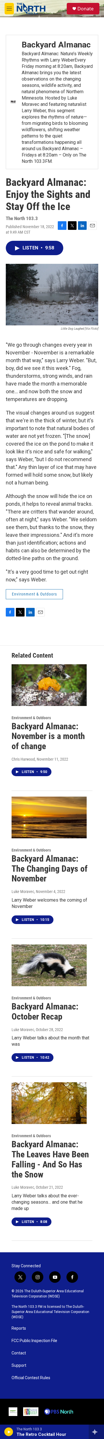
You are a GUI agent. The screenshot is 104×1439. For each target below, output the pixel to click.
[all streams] (96, 1432)
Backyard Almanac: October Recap (45, 1011)
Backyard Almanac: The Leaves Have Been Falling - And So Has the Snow (50, 1159)
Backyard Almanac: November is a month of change (48, 736)
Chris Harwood (23, 759)
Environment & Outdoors (34, 594)
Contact (19, 1353)
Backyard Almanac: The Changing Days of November (50, 869)
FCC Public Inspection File (34, 1341)
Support (19, 1365)
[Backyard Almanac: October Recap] (49, 965)
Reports (19, 1328)
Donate (85, 8)
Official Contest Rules (31, 1378)
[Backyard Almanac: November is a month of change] (49, 685)
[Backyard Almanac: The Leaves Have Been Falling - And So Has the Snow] (49, 1103)
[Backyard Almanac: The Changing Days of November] (49, 817)
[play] (8, 1432)
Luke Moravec (23, 891)
